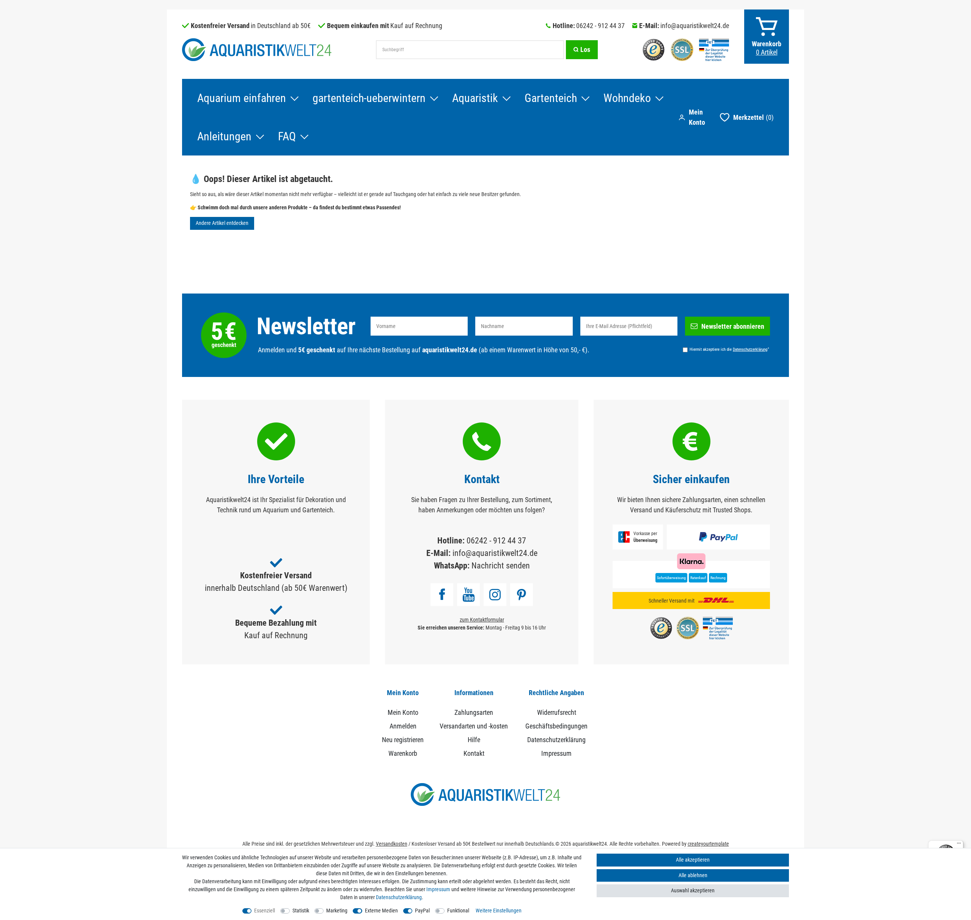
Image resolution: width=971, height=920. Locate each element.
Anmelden (403, 726)
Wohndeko (627, 98)
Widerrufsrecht (556, 712)
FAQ (287, 136)
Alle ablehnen (693, 875)
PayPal (422, 910)
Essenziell (264, 910)
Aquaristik (475, 98)
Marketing (336, 910)
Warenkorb (402, 753)
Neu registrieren (403, 740)
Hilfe (474, 740)
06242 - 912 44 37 (600, 26)
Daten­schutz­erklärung (399, 897)
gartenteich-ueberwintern (369, 98)
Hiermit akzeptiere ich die (729, 349)
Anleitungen (224, 136)
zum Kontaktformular (482, 620)
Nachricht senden (500, 565)
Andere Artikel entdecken (222, 223)
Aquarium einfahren (241, 98)
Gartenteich (551, 98)
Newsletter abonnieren (732, 326)
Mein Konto (403, 712)
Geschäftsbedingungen (556, 726)
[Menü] (958, 844)
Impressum (556, 753)
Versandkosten (391, 844)
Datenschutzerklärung (556, 740)
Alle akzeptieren (693, 860)
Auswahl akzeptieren (693, 890)
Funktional (458, 910)
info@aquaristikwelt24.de (694, 26)
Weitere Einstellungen (499, 910)
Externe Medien (381, 910)
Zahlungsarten (473, 712)
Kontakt (474, 753)
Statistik (300, 910)
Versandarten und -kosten (474, 726)
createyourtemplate (708, 844)
